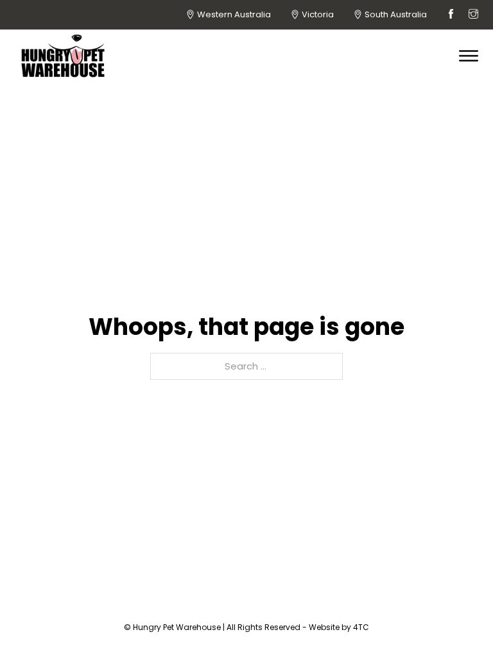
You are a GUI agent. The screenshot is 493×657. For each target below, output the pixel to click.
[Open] (468, 56)
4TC (361, 627)
